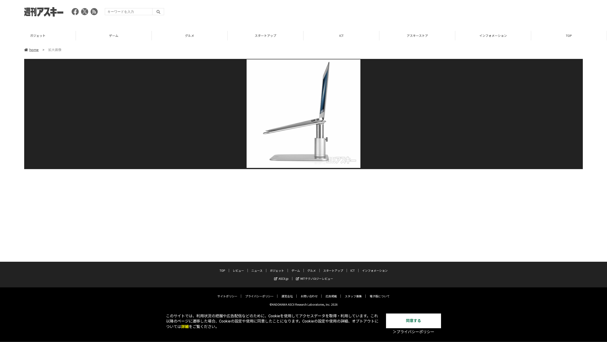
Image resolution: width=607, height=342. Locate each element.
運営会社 (287, 296)
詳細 (185, 326)
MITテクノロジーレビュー (316, 278)
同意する (413, 320)
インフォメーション (493, 35)
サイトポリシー (227, 296)
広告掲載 (331, 296)
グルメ (189, 35)
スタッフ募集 (353, 296)
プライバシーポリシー (259, 296)
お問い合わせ (309, 296)
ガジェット (38, 35)
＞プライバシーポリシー (413, 332)
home (34, 49)
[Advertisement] (496, 13)
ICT (341, 35)
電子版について (380, 296)
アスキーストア (417, 35)
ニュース (256, 270)
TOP (569, 35)
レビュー (238, 270)
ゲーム (113, 35)
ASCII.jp (284, 278)
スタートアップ (265, 35)
